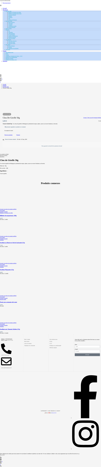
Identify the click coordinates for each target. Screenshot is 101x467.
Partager (18, 135)
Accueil (4, 84)
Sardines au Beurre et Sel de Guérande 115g (12, 242)
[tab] (50, 154)
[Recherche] (50, 77)
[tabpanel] (50, 166)
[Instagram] (85, 448)
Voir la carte (10, 340)
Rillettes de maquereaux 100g (8, 215)
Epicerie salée (6, 86)
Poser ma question (8, 135)
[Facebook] (85, 417)
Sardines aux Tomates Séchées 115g (10, 329)
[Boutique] (50, 459)
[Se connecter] (1, 75)
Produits (4, 85)
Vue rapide (2, 210)
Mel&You (53, 412)
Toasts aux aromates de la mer (8, 302)
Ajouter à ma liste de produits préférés (92, 117)
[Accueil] (50, 458)
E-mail (76, 349)
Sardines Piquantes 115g (7, 269)
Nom (76, 344)
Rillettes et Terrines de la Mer (6, 212)
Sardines (2, 240)
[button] (4, 211)
